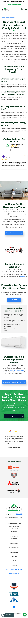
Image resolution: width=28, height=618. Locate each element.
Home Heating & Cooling (14, 523)
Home (3, 17)
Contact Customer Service (14, 569)
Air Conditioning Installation (14, 528)
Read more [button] (4, 167)
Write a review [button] (15, 150)
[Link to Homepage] (5, 12)
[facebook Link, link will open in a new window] (14, 607)
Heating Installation (14, 533)
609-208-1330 (10, 405)
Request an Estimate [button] (12, 233)
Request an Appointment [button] (12, 416)
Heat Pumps (14, 538)
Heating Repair (14, 531)
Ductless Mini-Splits (14, 536)
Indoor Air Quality (14, 543)
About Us (14, 556)
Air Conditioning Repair (14, 526)
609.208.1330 (18, 514)
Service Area (14, 552)
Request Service (14, 573)
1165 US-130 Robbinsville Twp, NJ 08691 (14, 517)
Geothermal (14, 541)
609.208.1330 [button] (15, 299)
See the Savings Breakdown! (14, 4)
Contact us (22, 276)
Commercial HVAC (14, 547)
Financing (14, 565)
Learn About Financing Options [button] (12, 382)
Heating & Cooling (10, 17)
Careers (14, 560)
